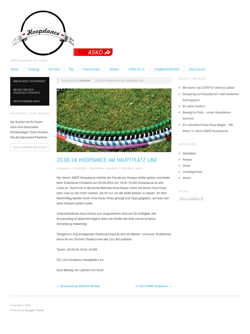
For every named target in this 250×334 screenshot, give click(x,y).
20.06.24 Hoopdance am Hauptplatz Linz (107, 160)
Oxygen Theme (34, 310)
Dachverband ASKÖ (26, 101)
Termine (54, 69)
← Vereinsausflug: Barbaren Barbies (78, 286)
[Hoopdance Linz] (62, 33)
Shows (114, 69)
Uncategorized (192, 171)
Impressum (197, 69)
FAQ (71, 69)
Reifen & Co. (136, 69)
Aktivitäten (127, 168)
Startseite (84, 80)
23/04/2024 (79, 168)
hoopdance (63, 168)
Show (186, 165)
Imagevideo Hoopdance (29, 81)
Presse (187, 159)
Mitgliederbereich (166, 69)
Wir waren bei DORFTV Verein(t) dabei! (209, 87)
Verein (14, 69)
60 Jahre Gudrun (194, 106)
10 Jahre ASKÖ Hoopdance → (153, 286)
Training (33, 69)
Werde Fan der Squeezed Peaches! (26, 91)
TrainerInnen (91, 69)
